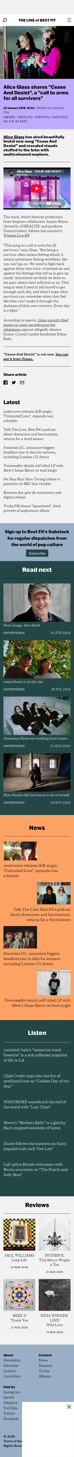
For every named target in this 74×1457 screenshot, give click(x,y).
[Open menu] (69, 20)
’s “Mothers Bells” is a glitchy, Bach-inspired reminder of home (34, 1125)
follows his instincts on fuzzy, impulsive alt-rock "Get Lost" (35, 1146)
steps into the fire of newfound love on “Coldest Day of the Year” (36, 1081)
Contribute (12, 1376)
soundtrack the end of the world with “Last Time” (34, 1105)
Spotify (9, 1397)
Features (45, 1366)
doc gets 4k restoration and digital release (32, 495)
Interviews (14, 633)
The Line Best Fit (37, 20)
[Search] (5, 20)
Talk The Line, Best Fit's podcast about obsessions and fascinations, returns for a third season (31, 434)
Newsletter (12, 1360)
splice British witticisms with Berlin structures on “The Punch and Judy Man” (35, 1170)
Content (45, 1355)
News (9, 117)
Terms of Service (16, 1441)
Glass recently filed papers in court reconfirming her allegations (35, 325)
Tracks (44, 1371)
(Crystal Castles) (51, 117)
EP (16, 235)
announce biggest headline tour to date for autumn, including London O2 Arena (29, 452)
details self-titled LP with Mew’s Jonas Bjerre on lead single (33, 468)
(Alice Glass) (15, 121)
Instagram (11, 1392)
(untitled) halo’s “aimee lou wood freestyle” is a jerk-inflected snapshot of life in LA (35, 1055)
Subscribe (37, 553)
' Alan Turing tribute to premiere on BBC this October (31, 481)
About (8, 1355)
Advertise (11, 1366)
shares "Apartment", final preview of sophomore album (32, 508)
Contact (9, 1371)
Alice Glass (13, 136)
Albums (45, 1376)
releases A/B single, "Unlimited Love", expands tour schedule (28, 416)
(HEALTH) (25, 117)
